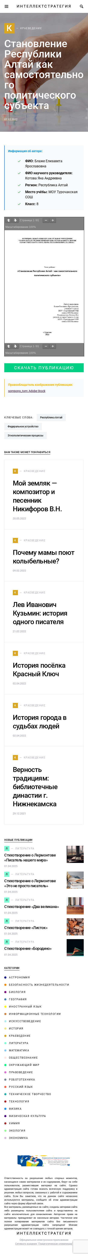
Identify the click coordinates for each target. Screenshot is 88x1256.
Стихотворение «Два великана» (31, 906)
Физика (15, 1108)
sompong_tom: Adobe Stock (26, 391)
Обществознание (23, 1057)
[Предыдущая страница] (8, 220)
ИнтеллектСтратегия (44, 6)
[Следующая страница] (15, 220)
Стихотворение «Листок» (25, 927)
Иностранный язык (25, 1006)
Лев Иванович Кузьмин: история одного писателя (40, 613)
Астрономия (19, 977)
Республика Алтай (51, 417)
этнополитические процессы (25, 435)
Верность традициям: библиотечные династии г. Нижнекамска (35, 787)
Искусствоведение (25, 1021)
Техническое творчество (30, 1094)
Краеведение (20, 1035)
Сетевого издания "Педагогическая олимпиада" (44, 1243)
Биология (17, 992)
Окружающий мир (24, 1065)
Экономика (18, 1137)
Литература (18, 1043)
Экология (17, 1130)
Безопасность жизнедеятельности (39, 984)
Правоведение (21, 1072)
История (16, 1028)
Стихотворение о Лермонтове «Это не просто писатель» (30, 883)
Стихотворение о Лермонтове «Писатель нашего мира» (30, 857)
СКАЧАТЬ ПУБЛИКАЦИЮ (44, 367)
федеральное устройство (23, 426)
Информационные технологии (35, 1013)
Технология (19, 1101)
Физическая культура (27, 1116)
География (18, 999)
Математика (19, 1050)
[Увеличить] (53, 220)
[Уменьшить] (46, 220)
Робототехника (22, 1079)
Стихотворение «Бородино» (27, 948)
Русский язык (21, 1086)
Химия (14, 1123)
